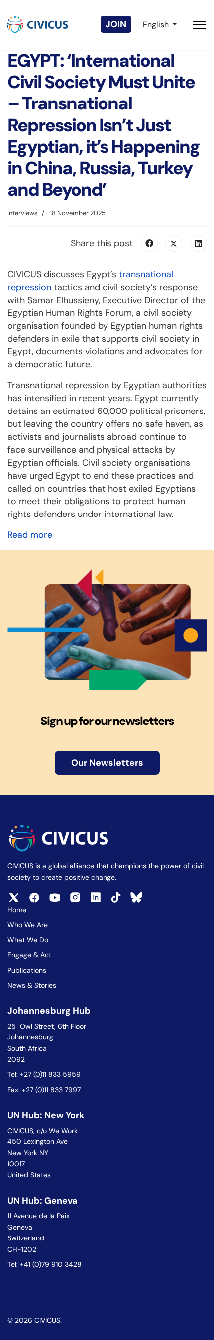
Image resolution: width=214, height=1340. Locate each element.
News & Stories (31, 985)
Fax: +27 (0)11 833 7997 (44, 1089)
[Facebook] (149, 243)
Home (16, 909)
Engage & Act (29, 954)
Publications (26, 970)
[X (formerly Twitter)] (173, 243)
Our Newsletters (107, 763)
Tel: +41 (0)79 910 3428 (44, 1264)
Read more (29, 535)
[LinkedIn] (198, 243)
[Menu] (199, 25)
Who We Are (27, 924)
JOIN (116, 24)
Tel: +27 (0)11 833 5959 (45, 1074)
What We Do (27, 939)
